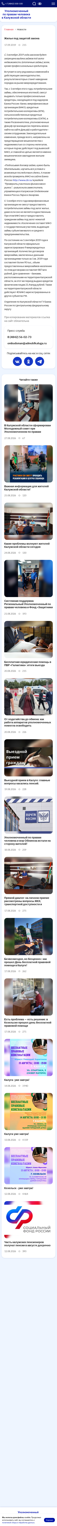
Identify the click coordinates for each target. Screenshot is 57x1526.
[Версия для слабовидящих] (40, 4)
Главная (9, 29)
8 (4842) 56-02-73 (19, 337)
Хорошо (49, 1520)
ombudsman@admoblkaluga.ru (27, 343)
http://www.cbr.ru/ (22, 180)
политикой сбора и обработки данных (18, 1522)
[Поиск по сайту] (34, 4)
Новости (21, 29)
